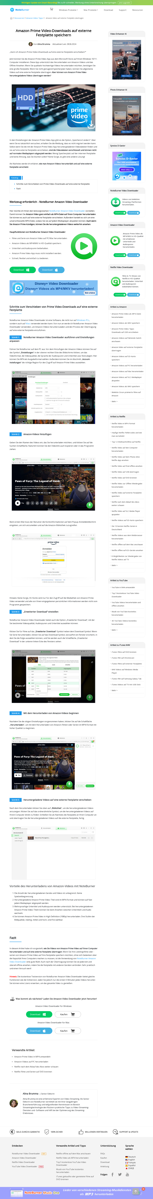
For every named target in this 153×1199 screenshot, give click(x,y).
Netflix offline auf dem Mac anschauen (127, 544)
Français (132, 1162)
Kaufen (103, 1158)
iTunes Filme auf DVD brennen (124, 652)
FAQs (102, 1153)
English (131, 1159)
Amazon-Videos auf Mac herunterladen (127, 371)
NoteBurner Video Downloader (26, 1153)
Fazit (18, 188)
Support (122, 10)
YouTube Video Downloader (25, 1166)
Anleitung (104, 1166)
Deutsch (132, 1156)
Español (131, 1165)
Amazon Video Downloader (24, 1158)
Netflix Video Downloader (23, 1162)
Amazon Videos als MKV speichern (126, 323)
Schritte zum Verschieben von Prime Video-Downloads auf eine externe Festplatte (53, 184)
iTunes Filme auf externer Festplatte (127, 663)
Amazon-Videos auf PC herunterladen (31, 1061)
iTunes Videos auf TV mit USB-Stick (126, 684)
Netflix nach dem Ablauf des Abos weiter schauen (36, 1066)
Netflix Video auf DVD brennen (124, 477)
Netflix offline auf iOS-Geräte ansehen (127, 550)
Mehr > (114, 401)
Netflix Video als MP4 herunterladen (72, 1158)
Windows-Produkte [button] (67, 10)
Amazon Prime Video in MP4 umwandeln (32, 1056)
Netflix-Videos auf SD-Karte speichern (127, 520)
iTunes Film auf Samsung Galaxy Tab (126, 678)
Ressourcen (137, 10)
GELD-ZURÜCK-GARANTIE (28, 1132)
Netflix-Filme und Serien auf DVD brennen (33, 1071)
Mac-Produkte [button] (90, 10)
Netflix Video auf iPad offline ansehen (127, 466)
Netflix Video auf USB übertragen (125, 472)
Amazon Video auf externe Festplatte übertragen (65, 18)
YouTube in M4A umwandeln (123, 587)
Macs (28, 323)
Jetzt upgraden (124, 3)
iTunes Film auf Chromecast (123, 658)
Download (108, 10)
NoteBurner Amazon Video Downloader (67, 211)
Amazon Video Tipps (34, 18)
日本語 (131, 1168)
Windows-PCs (83, 320)
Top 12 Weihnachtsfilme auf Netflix (126, 442)
